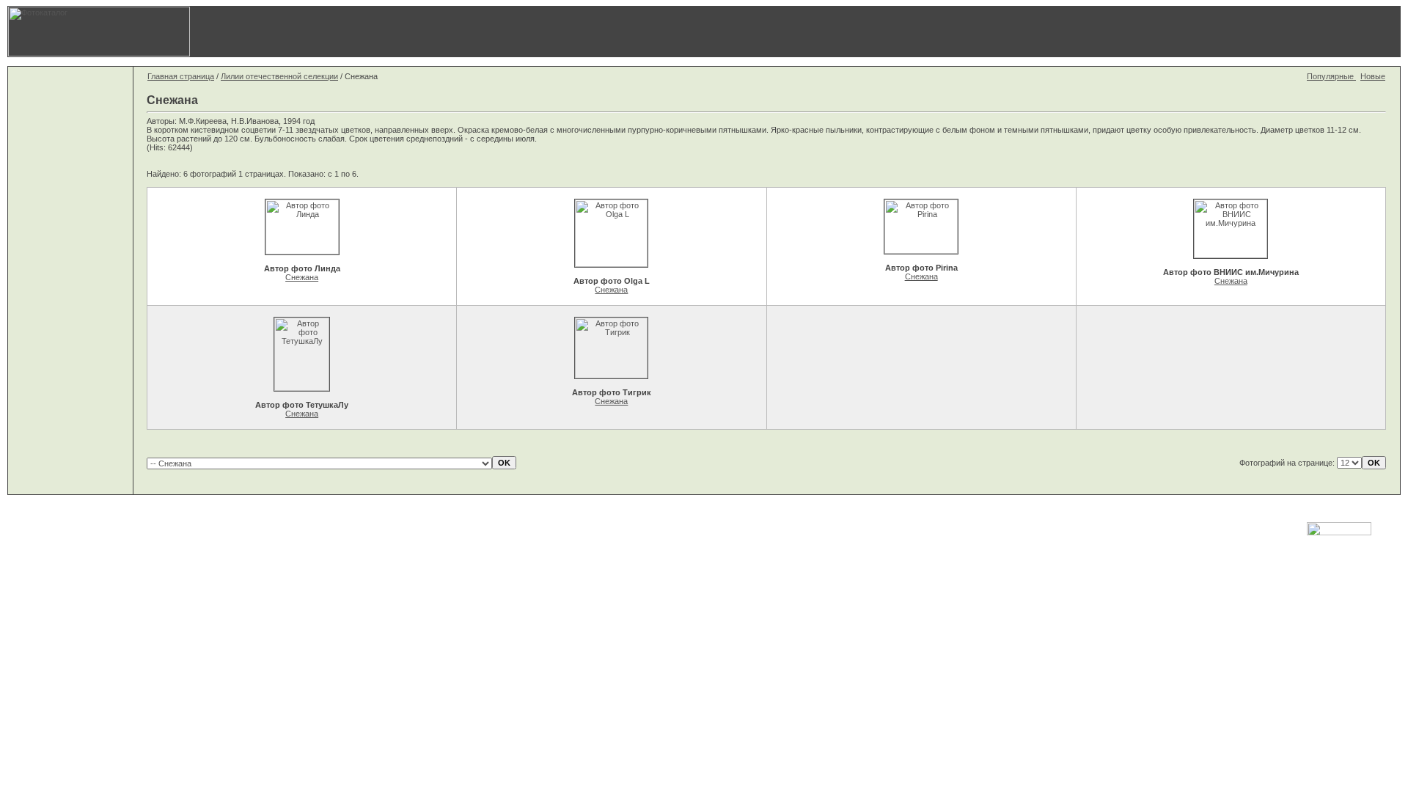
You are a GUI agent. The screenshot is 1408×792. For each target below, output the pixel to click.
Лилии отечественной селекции (279, 76)
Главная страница (180, 76)
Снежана (301, 277)
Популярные (1331, 76)
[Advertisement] (1052, 32)
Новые (1372, 76)
